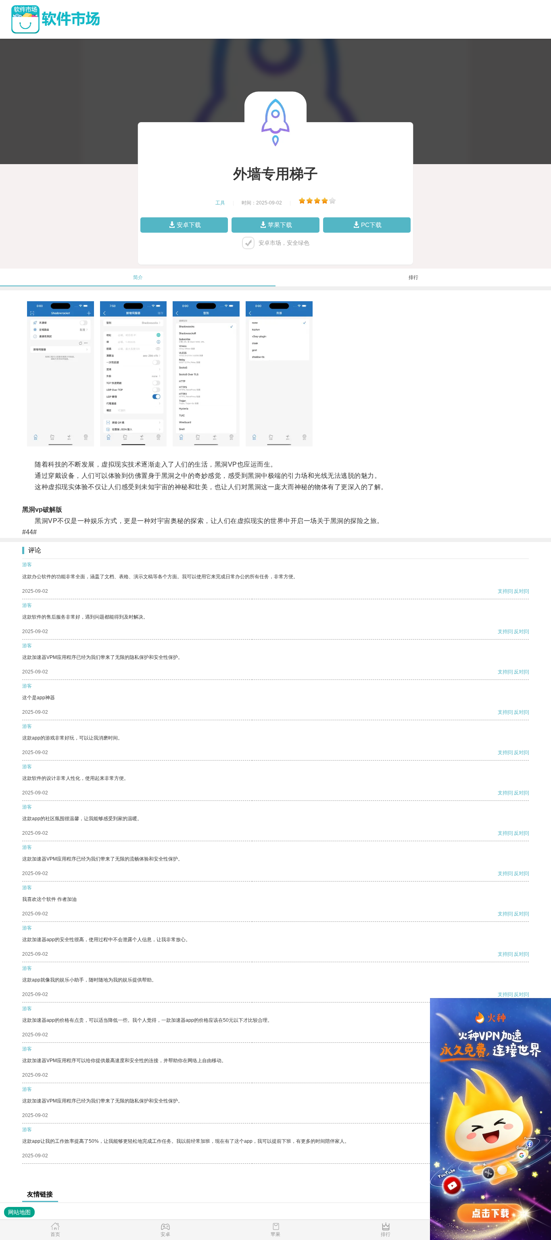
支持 (502, 591)
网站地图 (19, 1212)
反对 (519, 591)
